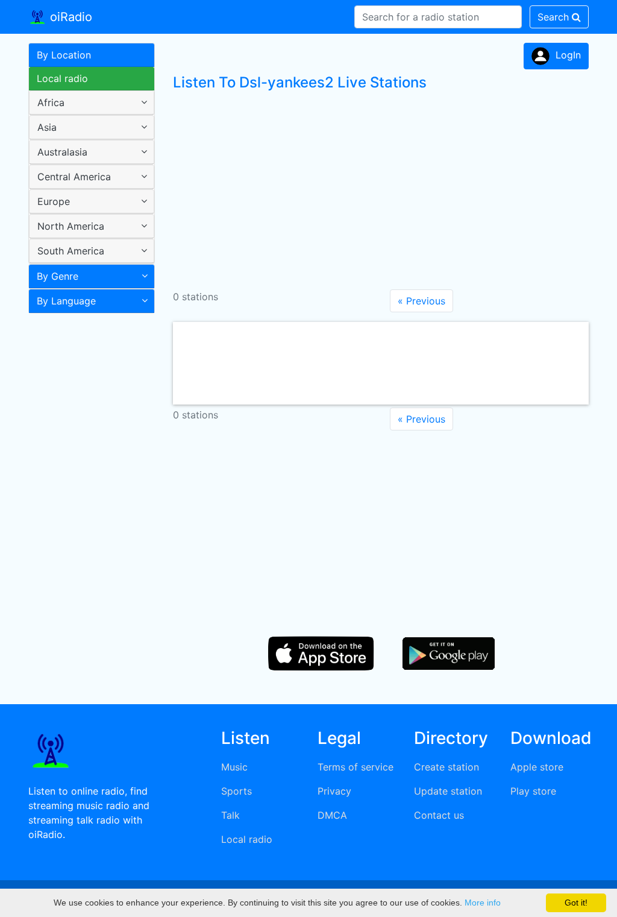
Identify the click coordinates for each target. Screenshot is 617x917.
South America (70, 251)
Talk (230, 815)
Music (234, 767)
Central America (74, 177)
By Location (64, 55)
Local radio (62, 78)
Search (554, 17)
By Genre (57, 276)
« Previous (421, 301)
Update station (448, 791)
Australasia (62, 152)
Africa (50, 102)
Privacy (334, 791)
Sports (236, 791)
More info (483, 902)
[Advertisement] (87, 509)
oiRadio (69, 17)
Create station (446, 767)
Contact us (439, 815)
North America (70, 226)
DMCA (332, 815)
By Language (66, 301)
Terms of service (355, 767)
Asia (47, 127)
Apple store (536, 767)
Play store (533, 791)
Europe (53, 201)
